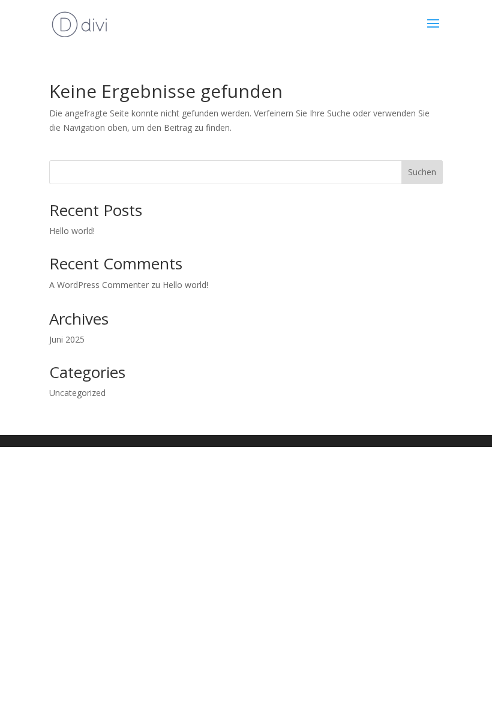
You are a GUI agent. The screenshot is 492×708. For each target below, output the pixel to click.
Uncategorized (77, 392)
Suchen (422, 172)
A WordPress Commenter (99, 284)
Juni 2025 (67, 339)
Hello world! (72, 230)
